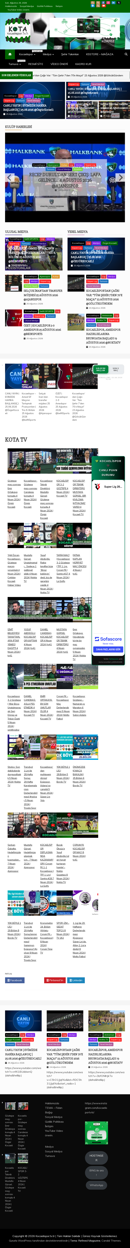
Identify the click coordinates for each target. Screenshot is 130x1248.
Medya (47, 54)
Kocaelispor (29, 53)
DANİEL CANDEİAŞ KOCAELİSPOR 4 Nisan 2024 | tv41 (46, 630)
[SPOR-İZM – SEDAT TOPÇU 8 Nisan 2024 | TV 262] (69, 898)
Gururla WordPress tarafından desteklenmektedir (39, 1233)
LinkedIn (113, 2)
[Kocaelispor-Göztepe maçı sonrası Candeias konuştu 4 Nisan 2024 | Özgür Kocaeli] (36, 456)
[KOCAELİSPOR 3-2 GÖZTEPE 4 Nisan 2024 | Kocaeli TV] (69, 456)
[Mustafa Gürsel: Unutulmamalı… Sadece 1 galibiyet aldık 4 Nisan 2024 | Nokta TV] (36, 531)
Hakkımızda (11, 6)
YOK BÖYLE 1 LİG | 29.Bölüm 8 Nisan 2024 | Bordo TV (14, 923)
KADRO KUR (83, 64)
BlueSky (98, 2)
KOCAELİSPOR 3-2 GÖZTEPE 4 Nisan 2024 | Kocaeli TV (63, 481)
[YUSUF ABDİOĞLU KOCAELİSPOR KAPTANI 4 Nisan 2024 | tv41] (36, 605)
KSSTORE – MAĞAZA (99, 54)
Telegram (93, 5)
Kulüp (64, 165)
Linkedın (77, 973)
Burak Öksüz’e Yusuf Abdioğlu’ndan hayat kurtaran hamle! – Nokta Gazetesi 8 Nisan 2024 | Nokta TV (63, 856)
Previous (10, 174)
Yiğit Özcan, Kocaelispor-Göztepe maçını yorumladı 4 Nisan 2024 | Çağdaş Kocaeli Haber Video (14, 563)
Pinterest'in (56, 973)
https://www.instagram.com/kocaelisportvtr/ (96, 1100)
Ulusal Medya (34, 96)
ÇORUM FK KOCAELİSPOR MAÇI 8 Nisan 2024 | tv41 (79, 845)
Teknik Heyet (31, 278)
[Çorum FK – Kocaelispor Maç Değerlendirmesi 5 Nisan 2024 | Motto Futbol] (69, 672)
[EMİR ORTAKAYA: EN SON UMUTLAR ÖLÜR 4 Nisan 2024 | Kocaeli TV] (53, 672)
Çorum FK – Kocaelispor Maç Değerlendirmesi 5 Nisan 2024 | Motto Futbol (63, 700)
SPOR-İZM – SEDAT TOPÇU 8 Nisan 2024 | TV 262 (63, 923)
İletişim (59, 6)
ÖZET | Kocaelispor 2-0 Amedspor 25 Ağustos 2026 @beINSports (42, 323)
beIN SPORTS (26, 91)
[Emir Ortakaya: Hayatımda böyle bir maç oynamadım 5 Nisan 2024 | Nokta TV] (85, 605)
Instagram (108, 2)
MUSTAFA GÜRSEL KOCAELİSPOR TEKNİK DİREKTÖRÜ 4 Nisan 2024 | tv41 (63, 633)
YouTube (104, 5)
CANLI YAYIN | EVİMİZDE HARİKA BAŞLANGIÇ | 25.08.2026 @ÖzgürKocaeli (92, 250)
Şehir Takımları (70, 54)
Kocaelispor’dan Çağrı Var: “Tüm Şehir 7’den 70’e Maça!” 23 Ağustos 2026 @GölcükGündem (79, 399)
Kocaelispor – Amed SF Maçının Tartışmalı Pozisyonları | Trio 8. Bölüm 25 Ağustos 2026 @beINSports (30, 105)
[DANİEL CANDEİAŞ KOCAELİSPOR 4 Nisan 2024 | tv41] (53, 605)
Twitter (35, 973)
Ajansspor (53, 165)
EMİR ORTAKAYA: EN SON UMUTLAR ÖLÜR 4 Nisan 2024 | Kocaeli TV (46, 700)
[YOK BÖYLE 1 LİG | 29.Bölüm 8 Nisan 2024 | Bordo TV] (20, 898)
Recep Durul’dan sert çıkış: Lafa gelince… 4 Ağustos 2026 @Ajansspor (65, 180)
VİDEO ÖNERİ (59, 64)
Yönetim (78, 169)
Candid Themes (111, 1233)
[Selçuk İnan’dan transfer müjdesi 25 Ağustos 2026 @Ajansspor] (51, 370)
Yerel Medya (98, 84)
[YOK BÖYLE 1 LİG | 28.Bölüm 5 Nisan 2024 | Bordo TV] (69, 742)
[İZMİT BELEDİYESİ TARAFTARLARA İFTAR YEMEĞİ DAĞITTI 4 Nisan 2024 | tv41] (20, 605)
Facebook (103, 2)
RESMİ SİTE (35, 64)
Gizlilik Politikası (45, 6)
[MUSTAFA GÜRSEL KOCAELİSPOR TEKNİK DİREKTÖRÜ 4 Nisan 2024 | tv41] (69, 605)
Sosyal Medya (27, 6)
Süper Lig (9, 96)
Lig (37, 91)
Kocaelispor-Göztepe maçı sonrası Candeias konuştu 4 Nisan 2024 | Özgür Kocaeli (23, 1125)
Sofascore (113, 652)
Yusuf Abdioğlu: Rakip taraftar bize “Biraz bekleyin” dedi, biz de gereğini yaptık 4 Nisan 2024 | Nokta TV (46, 567)
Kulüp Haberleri (18, 127)
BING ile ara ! (96, 1165)
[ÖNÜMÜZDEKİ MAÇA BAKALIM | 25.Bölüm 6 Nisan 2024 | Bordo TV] (85, 742)
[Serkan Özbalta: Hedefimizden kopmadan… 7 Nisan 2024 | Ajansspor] (20, 820)
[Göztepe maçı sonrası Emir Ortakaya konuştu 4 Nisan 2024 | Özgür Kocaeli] (20, 456)
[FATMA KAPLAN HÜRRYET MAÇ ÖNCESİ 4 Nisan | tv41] (85, 531)
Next (120, 174)
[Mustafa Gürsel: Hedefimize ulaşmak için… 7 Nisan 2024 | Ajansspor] (36, 820)
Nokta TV (101, 313)
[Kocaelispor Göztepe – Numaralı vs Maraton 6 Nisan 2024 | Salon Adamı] (85, 672)
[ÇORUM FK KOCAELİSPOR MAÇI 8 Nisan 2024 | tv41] (85, 820)
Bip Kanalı (93, 2)
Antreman (107, 308)
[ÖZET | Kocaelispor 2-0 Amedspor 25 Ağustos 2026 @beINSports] (68, 370)
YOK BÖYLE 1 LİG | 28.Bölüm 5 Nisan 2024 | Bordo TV (63, 767)
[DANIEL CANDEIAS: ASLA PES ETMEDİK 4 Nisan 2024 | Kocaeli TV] (36, 672)
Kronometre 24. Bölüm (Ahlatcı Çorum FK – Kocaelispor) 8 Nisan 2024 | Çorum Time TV (46, 930)
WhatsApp (98, 5)
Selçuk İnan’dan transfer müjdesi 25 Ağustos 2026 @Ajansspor (114, 107)
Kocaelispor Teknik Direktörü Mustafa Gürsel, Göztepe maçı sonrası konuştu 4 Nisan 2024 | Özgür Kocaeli (46, 492)
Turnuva (16, 63)
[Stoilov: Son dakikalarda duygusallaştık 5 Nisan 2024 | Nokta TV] (20, 742)
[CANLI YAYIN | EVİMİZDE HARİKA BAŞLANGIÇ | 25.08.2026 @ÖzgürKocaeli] (17, 370)
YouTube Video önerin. (19, 9)
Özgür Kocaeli (110, 236)
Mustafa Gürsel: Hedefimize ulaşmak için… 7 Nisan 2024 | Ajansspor (30, 849)
